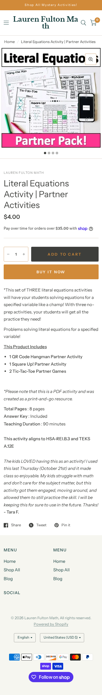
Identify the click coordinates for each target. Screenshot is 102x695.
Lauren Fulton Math (45, 23)
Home (9, 41)
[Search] (83, 22)
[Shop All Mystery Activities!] (51, 5)
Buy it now (51, 272)
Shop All (12, 569)
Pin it (65, 525)
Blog (8, 578)
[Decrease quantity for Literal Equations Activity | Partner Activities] (8, 254)
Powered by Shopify (51, 624)
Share (16, 525)
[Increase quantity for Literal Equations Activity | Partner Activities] (24, 254)
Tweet (41, 525)
